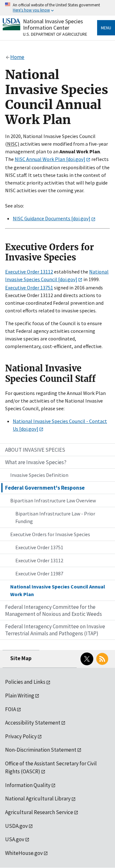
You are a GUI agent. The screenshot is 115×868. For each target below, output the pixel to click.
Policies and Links (25, 681)
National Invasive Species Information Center (53, 24)
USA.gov (14, 839)
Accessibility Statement (32, 722)
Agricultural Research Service (39, 812)
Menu (106, 28)
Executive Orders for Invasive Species (50, 534)
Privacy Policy (21, 736)
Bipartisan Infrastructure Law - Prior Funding (55, 517)
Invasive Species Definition (39, 475)
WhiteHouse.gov (24, 853)
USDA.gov (16, 825)
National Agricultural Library (38, 798)
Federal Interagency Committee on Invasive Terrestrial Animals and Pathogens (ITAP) (55, 630)
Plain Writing (19, 695)
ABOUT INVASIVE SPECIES (35, 449)
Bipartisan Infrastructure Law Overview (53, 500)
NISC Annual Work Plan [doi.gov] (50, 159)
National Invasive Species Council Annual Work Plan (57, 590)
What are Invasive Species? (35, 462)
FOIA (10, 709)
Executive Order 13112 (29, 271)
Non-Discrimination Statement (40, 749)
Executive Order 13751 (29, 287)
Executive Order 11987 (39, 573)
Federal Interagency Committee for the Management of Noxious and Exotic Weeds (53, 610)
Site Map (21, 658)
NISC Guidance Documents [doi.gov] (51, 218)
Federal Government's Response (45, 487)
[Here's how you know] (57, 8)
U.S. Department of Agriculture (55, 34)
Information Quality (27, 785)
